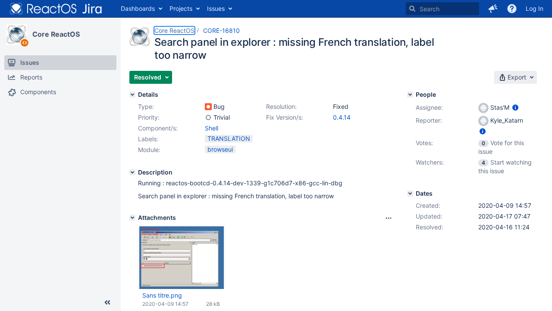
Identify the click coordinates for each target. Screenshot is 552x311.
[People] (410, 95)
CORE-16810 (221, 30)
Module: (149, 149)
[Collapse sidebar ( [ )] (107, 302)
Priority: (149, 117)
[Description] (132, 172)
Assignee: (429, 107)
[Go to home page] (56, 8)
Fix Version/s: (284, 117)
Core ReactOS (56, 34)
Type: (146, 106)
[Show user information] (515, 107)
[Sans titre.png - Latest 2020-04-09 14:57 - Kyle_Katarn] (181, 257)
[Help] (511, 8)
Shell (211, 128)
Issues (216, 8)
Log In (534, 8)
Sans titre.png (162, 295)
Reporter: (429, 120)
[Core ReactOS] (16, 34)
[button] (492, 8)
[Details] (132, 95)
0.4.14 (342, 117)
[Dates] (410, 193)
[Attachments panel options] (388, 218)
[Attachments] (132, 218)
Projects (180, 8)
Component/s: (158, 128)
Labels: (148, 139)
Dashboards (138, 8)
